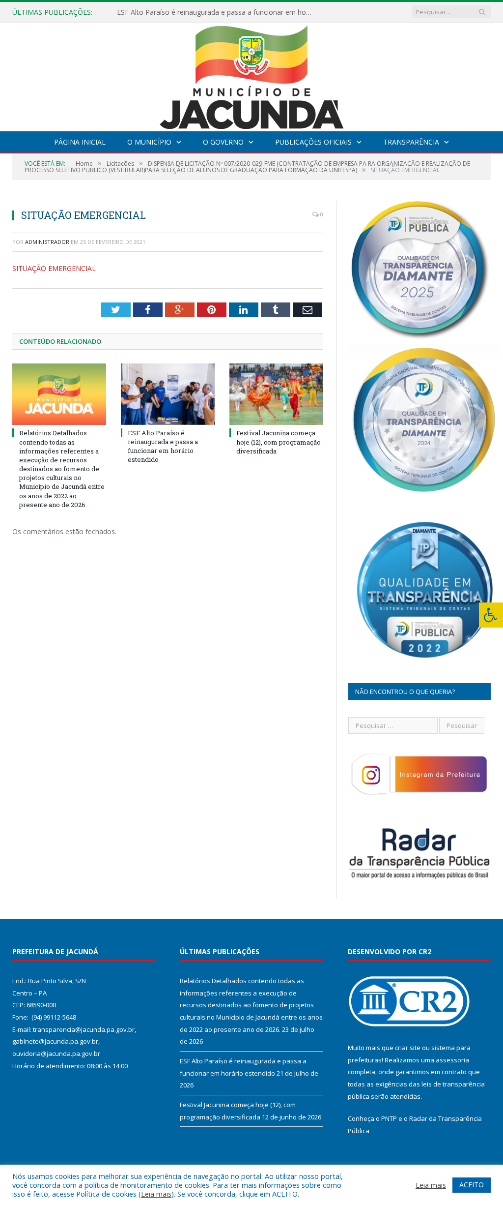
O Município (149, 142)
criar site (407, 1047)
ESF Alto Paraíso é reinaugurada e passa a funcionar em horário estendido (217, 12)
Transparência (411, 142)
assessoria (452, 1059)
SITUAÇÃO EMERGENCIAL (54, 268)
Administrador (47, 241)
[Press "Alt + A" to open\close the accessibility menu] (491, 615)
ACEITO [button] (471, 1184)
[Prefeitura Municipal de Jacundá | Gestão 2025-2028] (251, 74)
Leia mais (156, 1194)
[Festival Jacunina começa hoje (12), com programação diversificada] (276, 394)
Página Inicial (80, 142)
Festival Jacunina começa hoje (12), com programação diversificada (278, 441)
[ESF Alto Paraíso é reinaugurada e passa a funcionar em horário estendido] (168, 393)
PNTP (389, 1118)
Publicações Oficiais (313, 142)
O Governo (223, 142)
